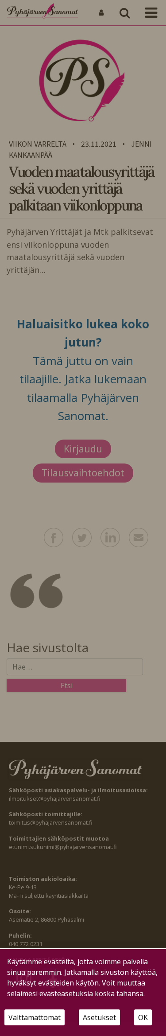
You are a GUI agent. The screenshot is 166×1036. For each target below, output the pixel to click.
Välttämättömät (34, 1017)
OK (143, 1017)
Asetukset (99, 1017)
